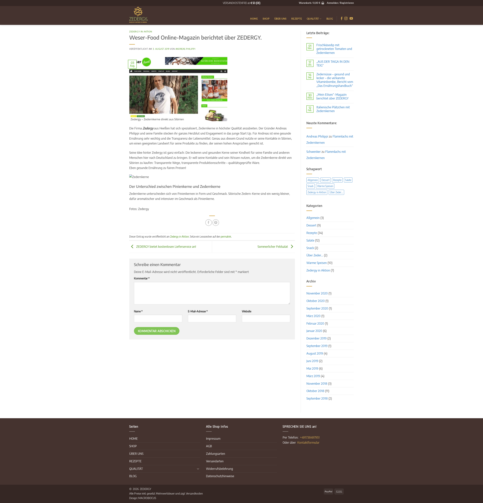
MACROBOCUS (147, 498)
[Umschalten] (198, 468)
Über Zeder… (314, 255)
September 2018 (317, 398)
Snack (311, 186)
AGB (209, 446)
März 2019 (313, 376)
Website (246, 311)
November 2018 (316, 383)
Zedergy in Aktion (140, 31)
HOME (254, 18)
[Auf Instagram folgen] (346, 19)
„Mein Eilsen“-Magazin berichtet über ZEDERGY (332, 96)
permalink (226, 236)
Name (138, 311)
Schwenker (313, 152)
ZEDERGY (145, 489)
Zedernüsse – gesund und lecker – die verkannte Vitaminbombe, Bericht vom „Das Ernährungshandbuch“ (334, 79)
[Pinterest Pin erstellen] (215, 222)
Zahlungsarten (215, 454)
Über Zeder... (336, 192)
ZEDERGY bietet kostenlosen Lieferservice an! (165, 246)
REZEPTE (296, 18)
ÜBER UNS (280, 18)
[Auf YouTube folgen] (351, 19)
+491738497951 (310, 437)
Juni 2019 (312, 361)
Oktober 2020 (315, 301)
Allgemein (313, 180)
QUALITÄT (313, 18)
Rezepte (337, 180)
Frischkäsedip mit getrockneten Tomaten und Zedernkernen (334, 48)
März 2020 (313, 316)
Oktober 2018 (315, 391)
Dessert (325, 180)
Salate (348, 180)
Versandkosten (194, 493)
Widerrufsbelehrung (219, 469)
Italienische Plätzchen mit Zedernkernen (333, 109)
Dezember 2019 (316, 338)
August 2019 (314, 353)
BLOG (329, 18)
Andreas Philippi (185, 48)
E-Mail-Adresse (198, 311)
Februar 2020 (315, 323)
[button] (311, 3)
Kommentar (142, 278)
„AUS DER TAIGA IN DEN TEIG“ (332, 63)
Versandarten (215, 461)
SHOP (266, 18)
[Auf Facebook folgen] (341, 19)
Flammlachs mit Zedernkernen (326, 155)
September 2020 (317, 308)
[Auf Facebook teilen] (208, 222)
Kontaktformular (308, 442)
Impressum (213, 438)
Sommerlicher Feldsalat (273, 246)
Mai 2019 (312, 368)
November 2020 (317, 293)
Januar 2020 (314, 331)
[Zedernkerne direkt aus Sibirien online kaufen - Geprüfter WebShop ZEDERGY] (148, 15)
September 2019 (317, 346)
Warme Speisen (325, 186)
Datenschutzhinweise (220, 476)
